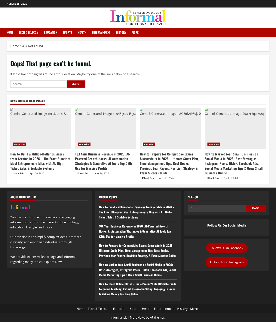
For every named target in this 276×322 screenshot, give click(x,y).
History (121, 32)
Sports (67, 32)
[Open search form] (268, 32)
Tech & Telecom (28, 32)
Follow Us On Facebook (226, 248)
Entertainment (101, 32)
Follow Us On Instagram (227, 262)
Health (82, 32)
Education (50, 32)
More (135, 32)
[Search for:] (38, 84)
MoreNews (137, 317)
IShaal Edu (18, 173)
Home (10, 32)
